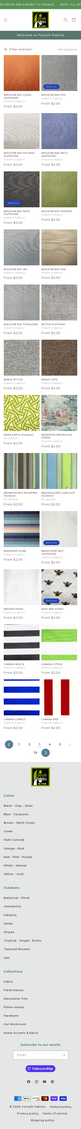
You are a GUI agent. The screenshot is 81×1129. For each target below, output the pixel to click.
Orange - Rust (14, 848)
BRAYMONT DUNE (15, 550)
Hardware (11, 1015)
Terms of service (54, 1113)
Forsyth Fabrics (34, 1106)
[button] (6, 20)
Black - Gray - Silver (18, 805)
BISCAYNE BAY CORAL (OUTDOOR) (18, 96)
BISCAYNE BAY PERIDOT (56, 211)
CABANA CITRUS (51, 664)
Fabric (8, 981)
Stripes (9, 932)
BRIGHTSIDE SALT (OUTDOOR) (52, 552)
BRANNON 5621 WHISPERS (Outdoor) (20, 494)
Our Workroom (15, 1024)
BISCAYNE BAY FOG (53, 94)
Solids (8, 923)
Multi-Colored (14, 840)
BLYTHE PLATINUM (53, 324)
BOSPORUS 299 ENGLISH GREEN (56, 436)
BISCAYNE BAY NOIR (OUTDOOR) (17, 213)
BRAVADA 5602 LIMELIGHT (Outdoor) (58, 494)
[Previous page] (9, 744)
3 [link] (40, 744)
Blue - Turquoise (16, 814)
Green (8, 831)
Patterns (10, 915)
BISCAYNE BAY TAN (53, 269)
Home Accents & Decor (21, 1033)
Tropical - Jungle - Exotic (23, 940)
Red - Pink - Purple (18, 857)
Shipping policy (42, 1120)
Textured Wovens (17, 949)
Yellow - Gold (14, 874)
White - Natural (15, 865)
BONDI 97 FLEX (13, 379)
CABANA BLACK (14, 664)
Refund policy (60, 1107)
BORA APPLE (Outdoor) (18, 434)
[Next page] (45, 753)
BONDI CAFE (49, 379)
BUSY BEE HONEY (52, 609)
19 (35, 752)
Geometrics (12, 906)
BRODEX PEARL (14, 609)
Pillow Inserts (14, 1007)
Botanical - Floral (17, 898)
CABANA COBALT (15, 719)
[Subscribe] (64, 1055)
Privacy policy (27, 1113)
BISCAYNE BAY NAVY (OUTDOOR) (54, 154)
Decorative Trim (16, 998)
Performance (14, 990)
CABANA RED (50, 719)
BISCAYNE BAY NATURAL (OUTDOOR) (19, 154)
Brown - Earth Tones (19, 822)
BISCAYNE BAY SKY (16, 269)
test (7, 958)
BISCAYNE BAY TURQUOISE (21, 324)
